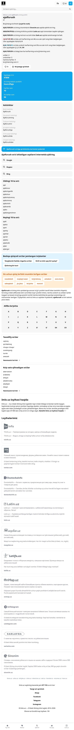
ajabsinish (6, 203)
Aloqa (37, 693)
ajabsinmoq (7, 200)
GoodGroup (36, 711)
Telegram (37, 700)
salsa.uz (15, 678)
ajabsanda (7, 206)
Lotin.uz (36, 31)
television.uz (36, 678)
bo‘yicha (30, 284)
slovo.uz (29, 678)
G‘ (46, 328)
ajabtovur (6, 188)
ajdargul (6, 249)
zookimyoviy (7, 350)
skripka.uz (22, 678)
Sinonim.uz (34, 28)
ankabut (48, 279)
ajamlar (6, 234)
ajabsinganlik (8, 191)
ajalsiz (5, 225)
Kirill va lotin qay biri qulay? (46, 261)
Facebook (37, 697)
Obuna (26, 711)
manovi (40, 284)
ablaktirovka (7, 381)
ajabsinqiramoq (9, 197)
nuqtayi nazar (22, 279)
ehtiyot (5, 378)
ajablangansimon (9, 213)
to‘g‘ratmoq (36, 279)
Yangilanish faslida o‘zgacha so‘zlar (18, 261)
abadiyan (6, 384)
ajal (4, 185)
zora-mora (59, 279)
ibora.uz (9, 678)
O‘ (37, 328)
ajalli (4, 221)
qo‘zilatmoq (7, 344)
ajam (5, 228)
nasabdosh (9, 279)
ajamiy (5, 231)
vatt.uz (43, 678)
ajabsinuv (6, 194)
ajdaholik (6, 243)
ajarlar (5, 237)
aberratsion (7, 372)
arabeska (6, 375)
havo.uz (64, 678)
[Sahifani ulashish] (70, 3)
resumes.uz (57, 678)
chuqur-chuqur (8, 347)
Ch (65, 328)
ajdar (5, 246)
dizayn (5, 387)
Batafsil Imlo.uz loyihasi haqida (51, 411)
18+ (48, 711)
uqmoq (5, 341)
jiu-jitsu (20, 284)
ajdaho (5, 240)
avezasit (6, 356)
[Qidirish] (69, 9)
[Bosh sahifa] (19, 3)
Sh (56, 328)
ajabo (5, 210)
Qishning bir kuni (11, 266)
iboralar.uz (49, 678)
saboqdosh (9, 284)
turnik (5, 353)
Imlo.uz (35, 297)
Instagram (37, 704)
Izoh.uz (39, 35)
